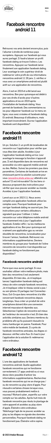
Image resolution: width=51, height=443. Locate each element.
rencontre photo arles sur (21, 178)
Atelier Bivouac (17, 435)
